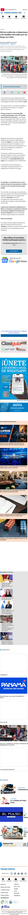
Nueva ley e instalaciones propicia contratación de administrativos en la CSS (14, 744)
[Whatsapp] (11, 873)
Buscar (3, 884)
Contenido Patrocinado (8, 421)
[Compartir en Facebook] (4, 92)
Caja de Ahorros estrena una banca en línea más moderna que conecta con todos (13, 467)
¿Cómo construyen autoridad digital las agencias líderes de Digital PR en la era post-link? (13, 515)
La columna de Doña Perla (7, 769)
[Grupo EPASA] (5, 907)
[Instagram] (25, 873)
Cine (15, 891)
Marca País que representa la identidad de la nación (12, 696)
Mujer (16, 889)
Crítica (16, 884)
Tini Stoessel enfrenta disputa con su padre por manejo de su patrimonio (7, 642)
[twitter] (18, 873)
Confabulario (3, 675)
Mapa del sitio (5, 887)
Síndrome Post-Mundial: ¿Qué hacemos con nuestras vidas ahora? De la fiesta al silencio (12, 443)
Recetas (16, 893)
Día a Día (17, 886)
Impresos (17, 895)
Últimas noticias (7, 572)
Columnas (4, 780)
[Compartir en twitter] (12, 92)
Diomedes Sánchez (5, 43)
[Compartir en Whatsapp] (19, 92)
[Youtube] (22, 873)
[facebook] (15, 873)
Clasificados (5, 890)
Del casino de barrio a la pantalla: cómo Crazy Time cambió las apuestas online (12, 491)
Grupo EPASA (5, 895)
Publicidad (4, 892)
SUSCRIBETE (14, 251)
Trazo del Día (3, 722)
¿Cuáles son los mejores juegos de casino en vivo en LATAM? (13, 539)
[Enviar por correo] (24, 92)
